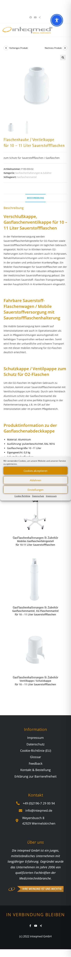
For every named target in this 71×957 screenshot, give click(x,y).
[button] (63, 57)
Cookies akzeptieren (35, 470)
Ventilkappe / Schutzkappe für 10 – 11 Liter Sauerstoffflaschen (35, 682)
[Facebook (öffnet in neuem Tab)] (31, 17)
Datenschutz (38, 496)
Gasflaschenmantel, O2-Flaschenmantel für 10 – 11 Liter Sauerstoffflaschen (35, 612)
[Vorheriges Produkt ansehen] (6, 48)
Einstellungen (35, 489)
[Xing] (41, 925)
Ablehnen (35, 480)
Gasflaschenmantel (27, 177)
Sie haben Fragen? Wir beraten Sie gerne (34, 6)
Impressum (51, 496)
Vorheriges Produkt (18, 47)
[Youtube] (35, 925)
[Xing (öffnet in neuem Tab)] (40, 17)
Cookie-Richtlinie (22, 496)
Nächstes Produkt (53, 47)
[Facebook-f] (30, 925)
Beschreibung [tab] (35, 197)
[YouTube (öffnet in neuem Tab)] (35, 17)
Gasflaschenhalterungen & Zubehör (33, 172)
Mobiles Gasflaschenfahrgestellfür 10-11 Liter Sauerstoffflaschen (35, 542)
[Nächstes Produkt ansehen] (65, 48)
